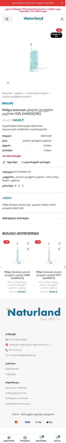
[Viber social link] (23, 186)
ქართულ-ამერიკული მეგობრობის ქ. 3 (29, 344)
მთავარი (7, 93)
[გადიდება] (8, 82)
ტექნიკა (19, 93)
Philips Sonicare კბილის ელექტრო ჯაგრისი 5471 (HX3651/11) (49, 275)
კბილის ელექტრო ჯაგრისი (16, 96)
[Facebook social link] (15, 186)
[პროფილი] (62, 19)
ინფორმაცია (12, 382)
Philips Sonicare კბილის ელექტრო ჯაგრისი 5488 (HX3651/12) (17, 275)
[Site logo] (33, 18)
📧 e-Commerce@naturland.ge (20, 355)
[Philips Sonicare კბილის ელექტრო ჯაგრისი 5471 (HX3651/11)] (49, 254)
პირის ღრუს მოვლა (37, 93)
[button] (28, 249)
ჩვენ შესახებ (12, 368)
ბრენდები (10, 374)
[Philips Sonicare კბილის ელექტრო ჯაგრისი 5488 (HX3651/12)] (17, 254)
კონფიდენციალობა (16, 393)
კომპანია (10, 363)
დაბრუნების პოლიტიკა (18, 403)
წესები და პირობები (16, 387)
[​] (7, 19)
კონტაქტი (10, 334)
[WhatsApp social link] (19, 186)
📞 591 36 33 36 (13, 350)
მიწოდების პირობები (17, 398)
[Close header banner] (62, 3)
